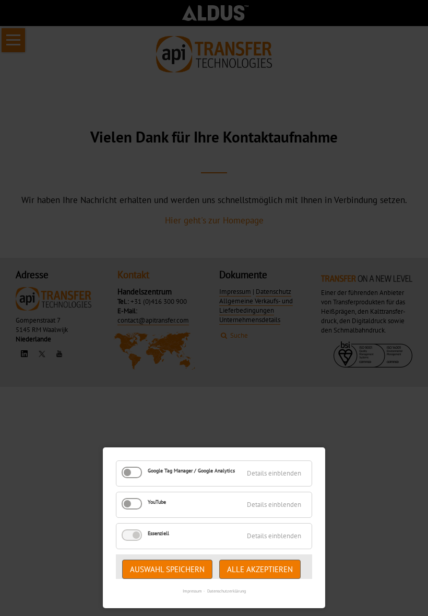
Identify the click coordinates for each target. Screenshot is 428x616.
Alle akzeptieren (260, 569)
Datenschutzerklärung (226, 591)
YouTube (157, 502)
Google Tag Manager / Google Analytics (191, 470)
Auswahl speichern (167, 569)
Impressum (192, 591)
